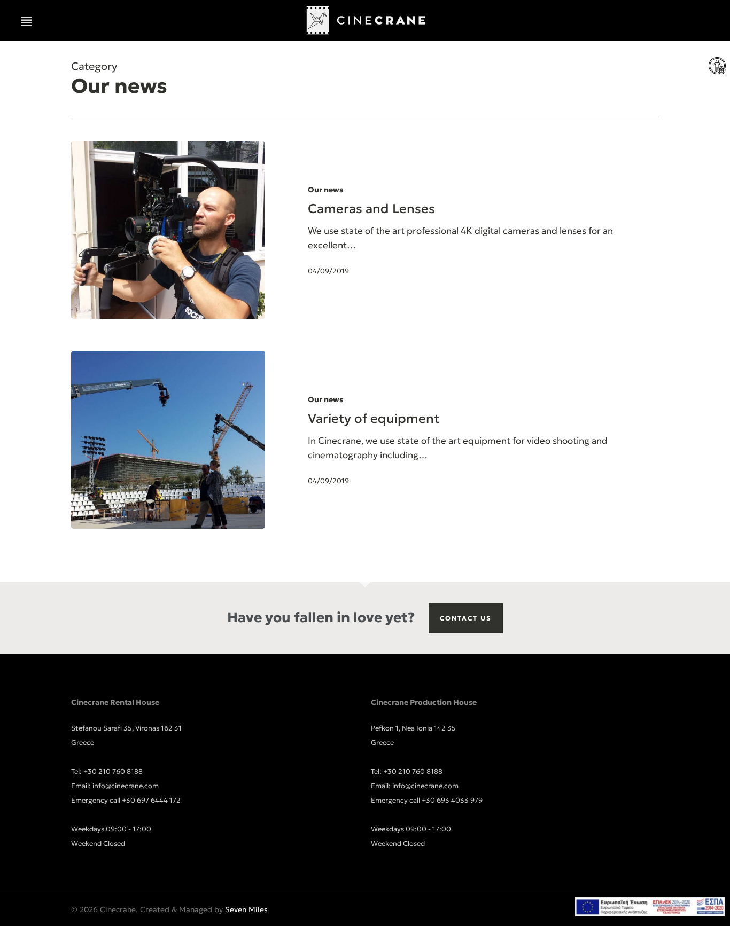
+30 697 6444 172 (151, 800)
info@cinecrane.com (125, 785)
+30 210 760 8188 (113, 771)
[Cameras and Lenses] (168, 230)
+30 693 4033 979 (452, 800)
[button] (26, 21)
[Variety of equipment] (168, 440)
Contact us (466, 618)
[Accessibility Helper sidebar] (717, 66)
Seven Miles (246, 909)
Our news (325, 189)
